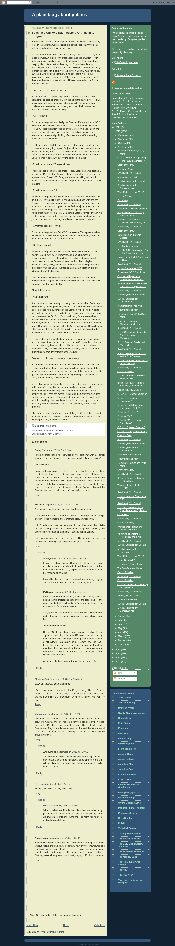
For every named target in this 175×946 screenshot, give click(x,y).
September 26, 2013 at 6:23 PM (73, 558)
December (123, 135)
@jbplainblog (125, 52)
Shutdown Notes (125, 169)
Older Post (99, 925)
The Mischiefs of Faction (131, 852)
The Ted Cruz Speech (128, 246)
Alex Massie (124, 697)
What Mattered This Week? (130, 192)
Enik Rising (124, 723)
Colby (38, 450)
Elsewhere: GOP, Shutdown (131, 272)
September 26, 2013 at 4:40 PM (54, 784)
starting (49, 41)
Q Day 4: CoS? (124, 416)
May (120, 628)
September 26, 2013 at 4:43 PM (63, 806)
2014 (118, 127)
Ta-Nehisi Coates (127, 828)
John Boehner (54, 434)
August (122, 616)
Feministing (124, 738)
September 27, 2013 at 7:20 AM (73, 752)
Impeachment (118, 98)
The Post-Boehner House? (130, 568)
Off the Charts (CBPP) (129, 803)
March (121, 636)
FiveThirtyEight (126, 744)
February (122, 640)
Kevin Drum (124, 779)
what (73, 41)
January (122, 644)
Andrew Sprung (126, 703)
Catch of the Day (125, 165)
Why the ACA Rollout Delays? (132, 209)
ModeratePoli (42, 679)
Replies (41, 552)
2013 (118, 131)
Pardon (115, 108)
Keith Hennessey (127, 774)
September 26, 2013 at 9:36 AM (57, 450)
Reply (38, 495)
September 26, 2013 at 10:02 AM (61, 504)
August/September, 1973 (129, 268)
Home (66, 925)
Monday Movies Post (127, 596)
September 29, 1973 (127, 177)
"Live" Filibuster (119, 111)
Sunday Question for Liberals (131, 181)
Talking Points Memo (129, 833)
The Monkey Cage (127, 857)
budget (42, 434)
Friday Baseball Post (127, 310)
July (120, 620)
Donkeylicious (125, 718)
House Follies (124, 196)
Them (122, 108)
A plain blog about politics (59, 14)
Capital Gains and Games (131, 713)
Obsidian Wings (126, 798)
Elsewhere (122, 200)
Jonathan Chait (126, 764)
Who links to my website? (87, 944)
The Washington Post (126, 62)
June (121, 624)
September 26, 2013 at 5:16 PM (64, 838)
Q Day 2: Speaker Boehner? (131, 427)
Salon (118, 68)
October (122, 143)
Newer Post (32, 925)
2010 (118, 658)
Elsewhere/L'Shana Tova (129, 564)
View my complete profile (128, 88)
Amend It (117, 101)
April (120, 632)
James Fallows (126, 759)
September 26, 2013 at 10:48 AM (66, 679)
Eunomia (123, 728)
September (124, 147)
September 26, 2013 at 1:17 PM (64, 714)
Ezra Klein (123, 733)
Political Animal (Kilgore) (131, 808)
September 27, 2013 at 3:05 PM (69, 592)
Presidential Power (128, 813)
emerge (60, 41)
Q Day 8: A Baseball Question (132, 394)
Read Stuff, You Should (129, 173)
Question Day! (124, 435)
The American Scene (129, 839)
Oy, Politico (123, 514)
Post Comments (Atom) (52, 932)
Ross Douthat (125, 818)
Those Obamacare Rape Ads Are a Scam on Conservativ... (131, 335)
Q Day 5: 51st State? (127, 412)
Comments (121, 679)
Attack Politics (119, 114)
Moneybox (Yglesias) (129, 792)
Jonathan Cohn (126, 769)
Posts (119, 673)
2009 (118, 662)
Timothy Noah (125, 875)
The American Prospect (128, 75)
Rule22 (121, 823)
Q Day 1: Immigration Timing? (132, 431)
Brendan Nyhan (126, 708)
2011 (118, 654)
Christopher (41, 714)
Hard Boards (118, 104)
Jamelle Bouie (125, 754)
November (123, 139)
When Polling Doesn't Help (125, 117)
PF (36, 784)
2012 (118, 649)
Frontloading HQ (127, 749)
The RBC (122, 870)
